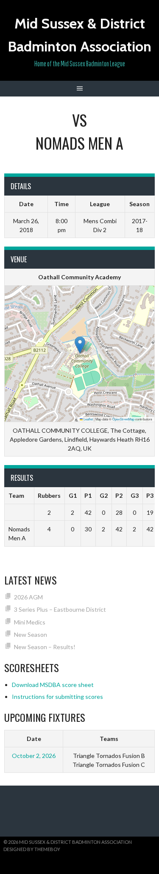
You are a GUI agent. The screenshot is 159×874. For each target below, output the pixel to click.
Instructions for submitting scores (57, 696)
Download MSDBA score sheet (53, 684)
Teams (109, 738)
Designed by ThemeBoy (31, 849)
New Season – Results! (44, 646)
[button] (80, 345)
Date (34, 738)
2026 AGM (28, 597)
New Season (30, 634)
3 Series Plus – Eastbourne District (60, 609)
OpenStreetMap (123, 419)
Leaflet (88, 419)
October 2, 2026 (34, 755)
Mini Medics (29, 622)
